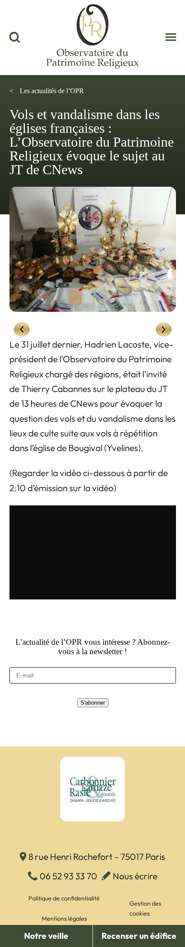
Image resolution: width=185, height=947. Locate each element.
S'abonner (92, 702)
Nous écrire (135, 875)
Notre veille (46, 936)
